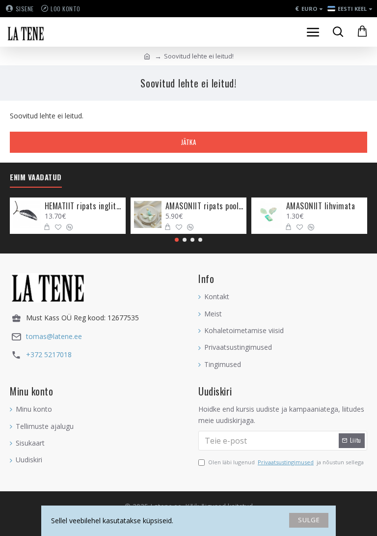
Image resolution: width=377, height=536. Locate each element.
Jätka (188, 142)
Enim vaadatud (36, 177)
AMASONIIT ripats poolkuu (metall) (204, 206)
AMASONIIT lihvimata (320, 206)
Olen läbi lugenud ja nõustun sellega (286, 462)
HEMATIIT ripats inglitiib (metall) (84, 206)
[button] (177, 240)
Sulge (309, 519)
